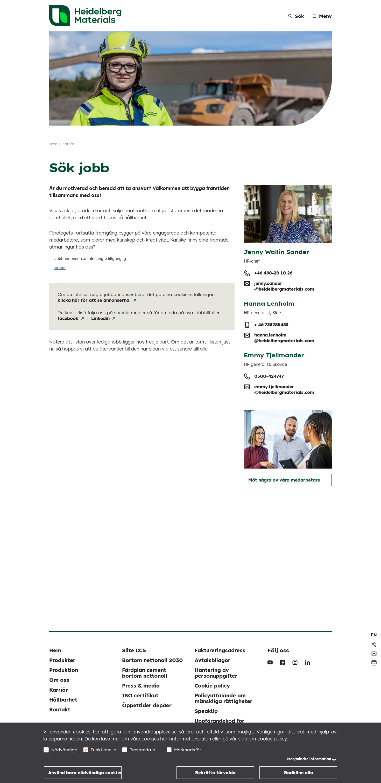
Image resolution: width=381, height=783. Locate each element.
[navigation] (374, 634)
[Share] (374, 644)
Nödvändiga (64, 749)
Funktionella (103, 749)
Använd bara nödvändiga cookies (85, 772)
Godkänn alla (298, 772)
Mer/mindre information (309, 759)
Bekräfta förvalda (215, 772)
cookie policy (272, 739)
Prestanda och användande (145, 749)
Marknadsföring (190, 749)
